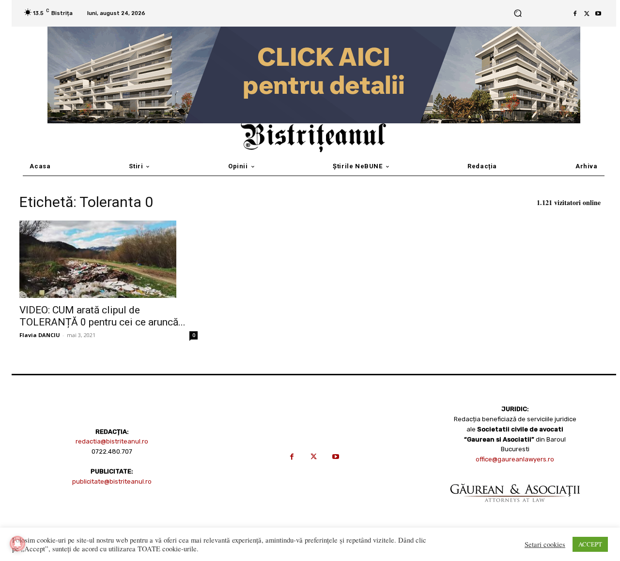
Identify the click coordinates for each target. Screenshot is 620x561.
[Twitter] (586, 13)
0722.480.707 (112, 451)
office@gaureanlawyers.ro (515, 459)
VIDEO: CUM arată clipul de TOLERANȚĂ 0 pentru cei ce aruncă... (102, 316)
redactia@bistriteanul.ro (112, 441)
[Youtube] (598, 13)
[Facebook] (575, 13)
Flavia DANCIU (39, 335)
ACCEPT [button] (590, 544)
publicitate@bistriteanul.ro (112, 481)
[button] (518, 13)
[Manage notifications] (17, 543)
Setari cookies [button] (545, 544)
